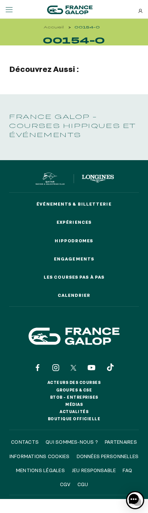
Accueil (54, 27)
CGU (82, 484)
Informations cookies (39, 456)
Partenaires (121, 441)
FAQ (127, 470)
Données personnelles (108, 456)
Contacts (25, 441)
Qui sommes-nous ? (72, 441)
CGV (65, 484)
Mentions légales (40, 470)
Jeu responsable (94, 470)
